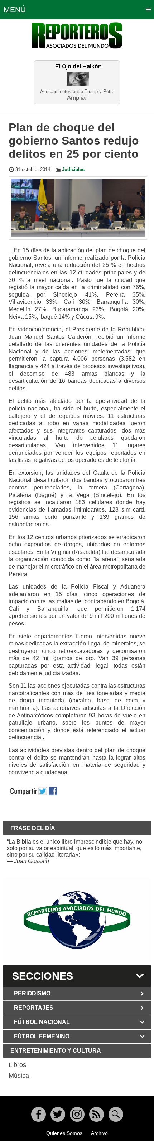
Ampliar (77, 97)
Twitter (57, 1114)
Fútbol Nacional (42, 1022)
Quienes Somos (64, 1133)
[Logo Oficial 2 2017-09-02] (77, 920)
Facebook (38, 1114)
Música (19, 1075)
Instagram (77, 1114)
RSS (96, 1114)
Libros (17, 1064)
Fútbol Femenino (41, 1036)
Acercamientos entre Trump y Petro (77, 91)
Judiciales (73, 169)
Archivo (99, 1133)
